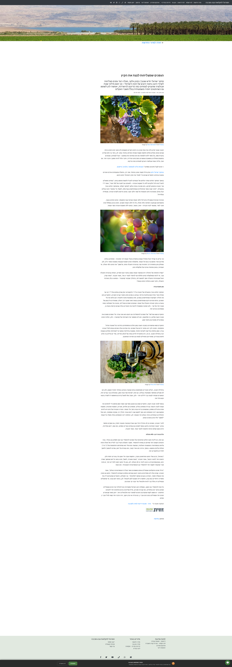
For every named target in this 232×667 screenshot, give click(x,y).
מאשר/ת (73, 663)
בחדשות (156, 519)
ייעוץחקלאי (131, 2)
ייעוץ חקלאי (111, 642)
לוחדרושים (181, 2)
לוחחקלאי (189, 2)
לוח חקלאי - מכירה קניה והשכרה (155, 643)
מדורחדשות (197, 2)
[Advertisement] (126, 59)
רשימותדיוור (145, 2)
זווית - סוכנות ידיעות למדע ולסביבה (139, 504)
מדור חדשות (136, 642)
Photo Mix (153, 384)
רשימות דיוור (161, 648)
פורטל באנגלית (110, 644)
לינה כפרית (136, 648)
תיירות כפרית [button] (166, 2)
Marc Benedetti (151, 144)
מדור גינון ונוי (136, 644)
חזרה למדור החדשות (151, 42)
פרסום (138, 2)
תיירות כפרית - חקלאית (133, 646)
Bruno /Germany (151, 253)
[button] (101, 657)
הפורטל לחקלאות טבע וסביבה (217, 2)
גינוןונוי (174, 2)
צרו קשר (112, 646)
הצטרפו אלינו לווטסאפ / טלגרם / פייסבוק (130, 167)
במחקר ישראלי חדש (157, 172)
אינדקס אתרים (161, 646)
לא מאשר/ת (62, 663)
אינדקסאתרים (154, 2)
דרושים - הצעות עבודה (158, 641)
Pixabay (162, 144)
